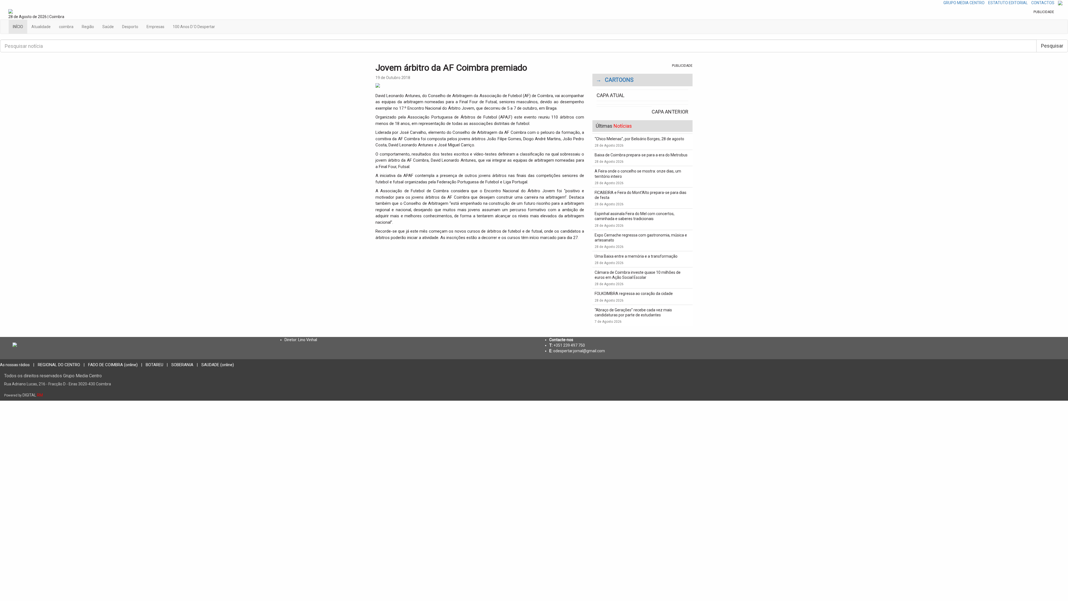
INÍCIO (18, 26)
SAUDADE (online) (217, 364)
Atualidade (41, 26)
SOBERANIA (182, 364)
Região (88, 26)
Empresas (155, 26)
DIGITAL (23, 395)
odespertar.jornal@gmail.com (579, 351)
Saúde (108, 26)
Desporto (130, 26)
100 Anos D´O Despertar (194, 26)
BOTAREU (154, 364)
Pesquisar (1052, 46)
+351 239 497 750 (569, 345)
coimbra (66, 26)
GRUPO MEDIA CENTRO (964, 3)
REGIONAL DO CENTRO (59, 364)
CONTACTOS (1042, 3)
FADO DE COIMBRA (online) (113, 364)
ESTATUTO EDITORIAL (1008, 3)
